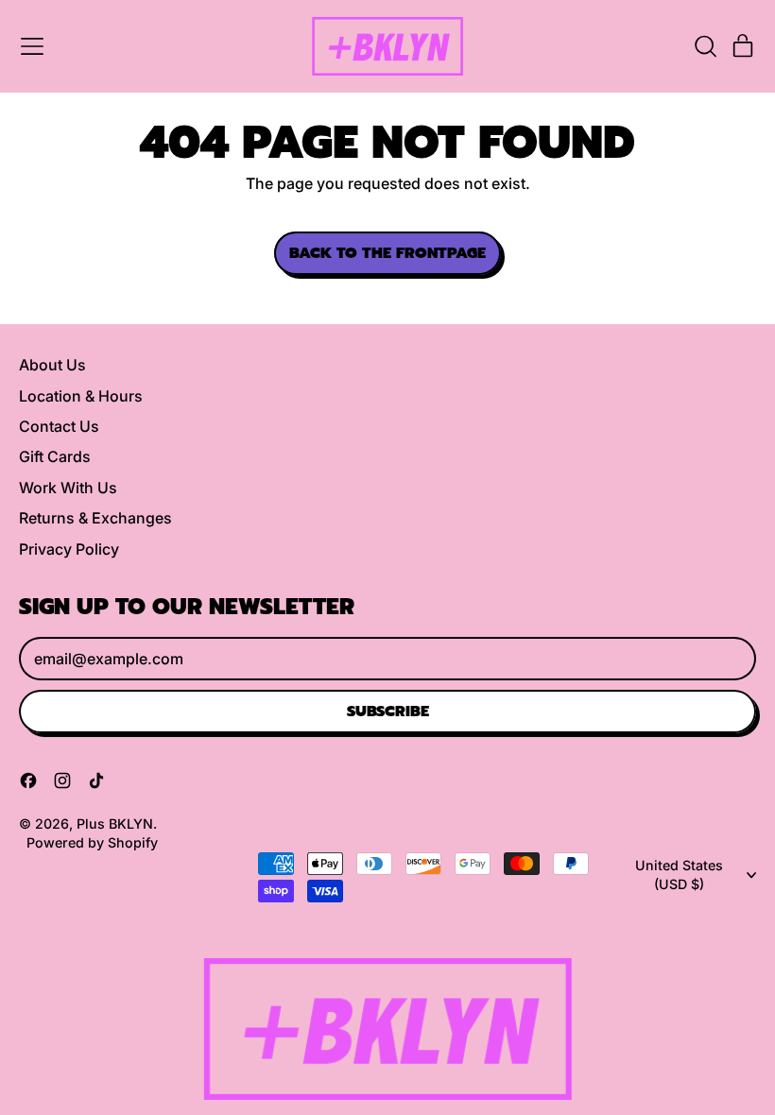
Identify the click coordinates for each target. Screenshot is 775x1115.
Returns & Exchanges (95, 517)
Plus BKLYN (115, 823)
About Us (52, 364)
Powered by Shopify (92, 842)
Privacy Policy (69, 549)
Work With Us (68, 487)
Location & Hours (81, 395)
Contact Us (59, 426)
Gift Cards (55, 456)
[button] (705, 46)
